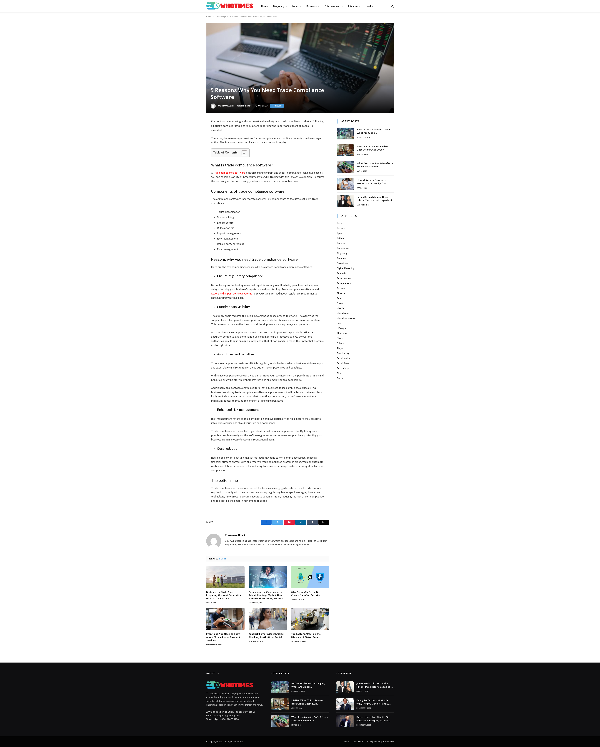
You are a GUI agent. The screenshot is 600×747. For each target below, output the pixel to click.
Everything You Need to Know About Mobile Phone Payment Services (223, 637)
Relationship (343, 353)
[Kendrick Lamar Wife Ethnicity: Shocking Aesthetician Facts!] (268, 619)
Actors (340, 223)
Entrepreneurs (344, 283)
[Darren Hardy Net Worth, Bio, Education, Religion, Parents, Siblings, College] (345, 721)
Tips (339, 373)
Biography (278, 6)
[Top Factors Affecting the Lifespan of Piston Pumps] (310, 619)
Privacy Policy (373, 741)
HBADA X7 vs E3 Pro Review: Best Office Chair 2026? (373, 148)
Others (340, 343)
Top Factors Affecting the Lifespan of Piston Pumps (306, 635)
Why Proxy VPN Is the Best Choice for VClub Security (306, 593)
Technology (276, 106)
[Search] (392, 6)
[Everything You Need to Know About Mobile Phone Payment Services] (225, 619)
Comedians (342, 263)
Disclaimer (358, 741)
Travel (340, 378)
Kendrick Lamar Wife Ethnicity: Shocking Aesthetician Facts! (266, 635)
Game (340, 303)
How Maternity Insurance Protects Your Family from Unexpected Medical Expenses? (375, 181)
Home (264, 6)
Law (339, 323)
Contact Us (388, 741)
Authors (341, 243)
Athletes (341, 238)
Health (369, 6)
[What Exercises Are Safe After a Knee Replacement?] (345, 167)
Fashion (341, 288)
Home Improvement (346, 318)
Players (341, 348)
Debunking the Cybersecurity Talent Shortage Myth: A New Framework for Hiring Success (266, 595)
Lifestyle (353, 6)
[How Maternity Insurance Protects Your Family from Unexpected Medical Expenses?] (345, 184)
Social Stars (343, 363)
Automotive (343, 248)
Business (311, 6)
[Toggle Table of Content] (242, 153)
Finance (341, 293)
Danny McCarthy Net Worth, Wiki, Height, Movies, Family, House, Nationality (372, 702)
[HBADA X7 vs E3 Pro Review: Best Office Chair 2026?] (345, 150)
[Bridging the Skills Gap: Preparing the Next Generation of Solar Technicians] (225, 577)
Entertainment (332, 6)
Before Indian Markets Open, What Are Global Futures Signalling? (373, 131)
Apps (339, 233)
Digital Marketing (346, 268)
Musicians (342, 333)
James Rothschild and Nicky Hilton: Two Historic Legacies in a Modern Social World (375, 198)
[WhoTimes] (229, 6)
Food (339, 298)
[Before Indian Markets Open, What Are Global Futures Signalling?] (345, 133)
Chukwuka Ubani (227, 106)
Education (342, 273)
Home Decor (343, 313)
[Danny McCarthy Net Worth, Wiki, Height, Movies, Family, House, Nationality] (345, 704)
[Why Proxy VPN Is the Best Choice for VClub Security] (310, 577)
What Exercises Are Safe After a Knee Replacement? (375, 165)
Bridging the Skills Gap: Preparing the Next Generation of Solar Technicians (224, 595)
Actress (341, 228)
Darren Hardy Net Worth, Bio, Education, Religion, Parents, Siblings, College (373, 718)
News (295, 6)
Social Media (343, 358)
